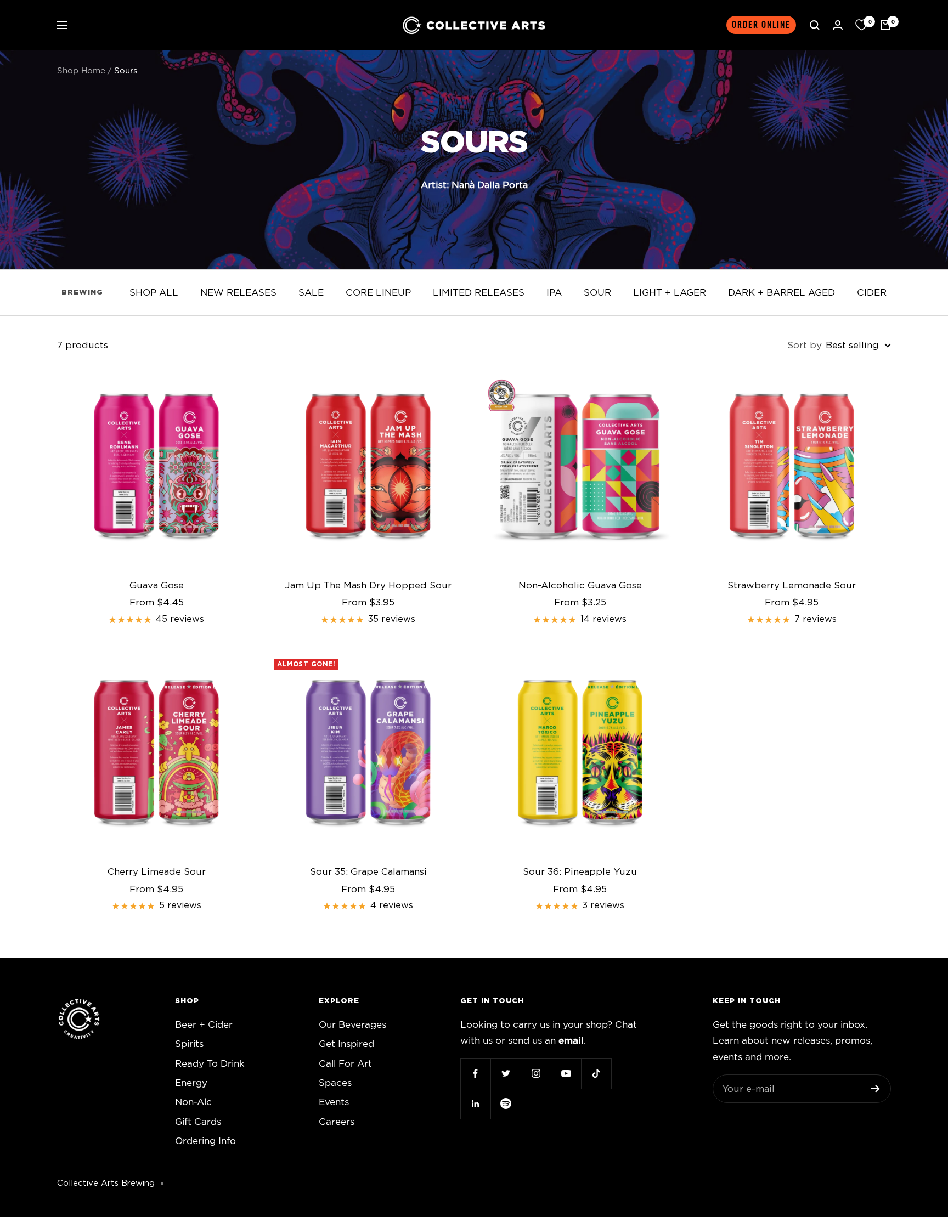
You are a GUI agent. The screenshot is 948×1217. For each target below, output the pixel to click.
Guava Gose (156, 585)
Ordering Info (205, 1141)
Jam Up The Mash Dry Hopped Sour (368, 585)
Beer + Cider (204, 1024)
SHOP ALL (153, 292)
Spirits (189, 1044)
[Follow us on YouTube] (566, 1073)
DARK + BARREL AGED (781, 292)
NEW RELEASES (238, 292)
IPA (554, 292)
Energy (191, 1083)
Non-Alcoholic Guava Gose (580, 585)
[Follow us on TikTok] (596, 1073)
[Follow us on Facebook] (475, 1073)
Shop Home (81, 71)
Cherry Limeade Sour (157, 871)
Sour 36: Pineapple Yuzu (580, 871)
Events (334, 1102)
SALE (311, 292)
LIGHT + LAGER (669, 292)
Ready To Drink (210, 1063)
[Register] (875, 1089)
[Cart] (885, 25)
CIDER (872, 292)
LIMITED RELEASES (478, 292)
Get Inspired (346, 1044)
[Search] (815, 25)
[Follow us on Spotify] (505, 1104)
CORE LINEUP (378, 292)
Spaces (335, 1083)
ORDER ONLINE (761, 25)
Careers (336, 1122)
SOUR (597, 292)
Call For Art (345, 1063)
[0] (861, 25)
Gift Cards (198, 1122)
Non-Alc (193, 1102)
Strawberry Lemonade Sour (791, 585)
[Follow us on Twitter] (505, 1073)
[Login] (838, 25)
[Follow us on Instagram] (536, 1073)
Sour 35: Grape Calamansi (368, 871)
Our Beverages (352, 1024)
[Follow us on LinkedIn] (475, 1104)
